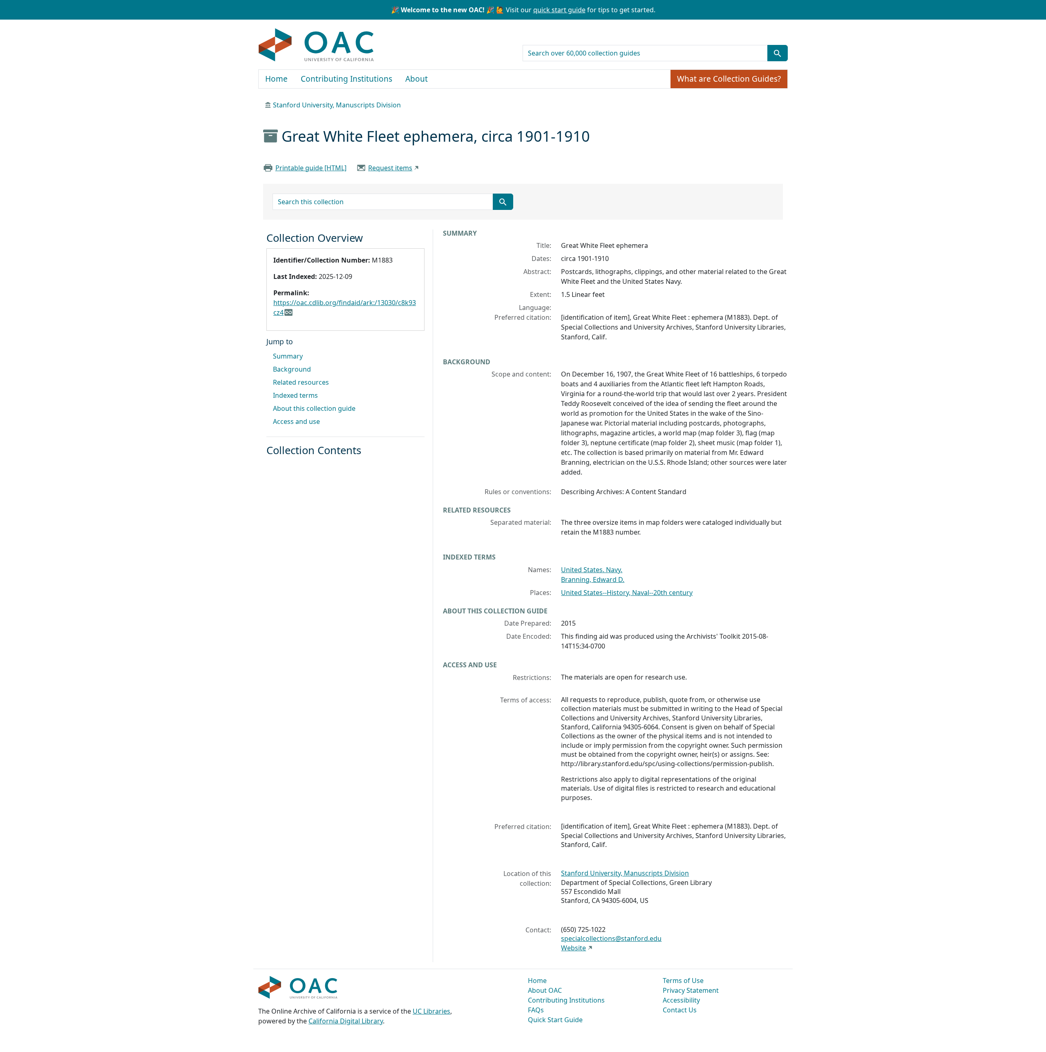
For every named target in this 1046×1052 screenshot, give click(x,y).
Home (276, 79)
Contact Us (680, 1009)
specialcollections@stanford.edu (611, 938)
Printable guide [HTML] (310, 167)
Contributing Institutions (346, 79)
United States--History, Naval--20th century (627, 592)
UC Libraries (431, 1011)
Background (292, 369)
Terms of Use (683, 980)
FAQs (536, 1009)
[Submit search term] (777, 53)
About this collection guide (314, 408)
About (416, 79)
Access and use (296, 421)
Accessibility (681, 1000)
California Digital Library (345, 1020)
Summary (288, 356)
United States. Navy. (591, 569)
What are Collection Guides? (729, 79)
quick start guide (559, 9)
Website (573, 947)
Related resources (301, 382)
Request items (390, 167)
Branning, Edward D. (592, 579)
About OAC (545, 990)
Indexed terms (295, 395)
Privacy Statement (691, 990)
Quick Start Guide (555, 1019)
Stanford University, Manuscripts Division (337, 104)
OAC (316, 45)
